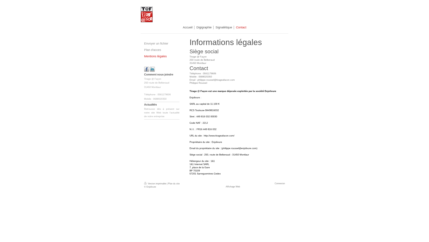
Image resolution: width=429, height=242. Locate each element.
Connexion (280, 183)
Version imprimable (157, 183)
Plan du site (174, 183)
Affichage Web (233, 186)
